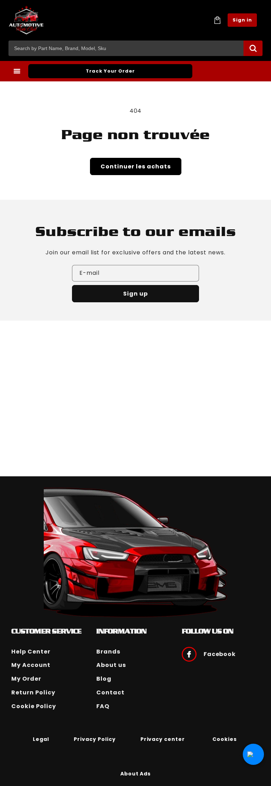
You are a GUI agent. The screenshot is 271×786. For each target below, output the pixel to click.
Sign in (242, 20)
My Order (26, 679)
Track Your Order (110, 71)
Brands (108, 652)
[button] (217, 20)
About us (111, 665)
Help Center (30, 652)
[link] (41, 739)
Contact (110, 692)
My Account (30, 665)
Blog (104, 679)
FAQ (102, 706)
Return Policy (33, 692)
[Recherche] (253, 48)
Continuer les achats (136, 166)
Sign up (135, 294)
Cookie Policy (33, 706)
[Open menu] (16, 71)
